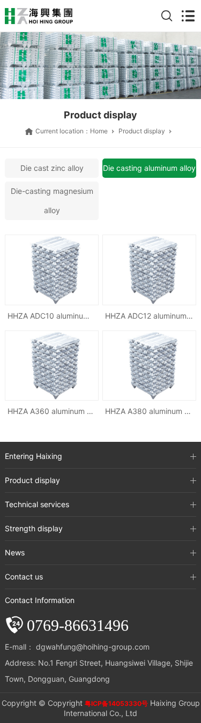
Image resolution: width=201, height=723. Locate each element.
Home (99, 131)
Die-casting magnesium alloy (52, 200)
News (15, 552)
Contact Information (40, 600)
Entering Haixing (33, 456)
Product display (141, 131)
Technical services (37, 504)
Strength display (34, 528)
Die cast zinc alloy (52, 167)
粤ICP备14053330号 (116, 703)
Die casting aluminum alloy (149, 167)
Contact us (24, 576)
